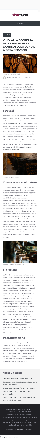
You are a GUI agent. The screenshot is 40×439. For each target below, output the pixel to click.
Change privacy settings (9, 437)
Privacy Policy (19, 430)
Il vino (7, 35)
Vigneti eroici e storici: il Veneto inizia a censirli (19, 388)
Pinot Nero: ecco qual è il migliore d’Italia (17, 379)
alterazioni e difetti (16, 123)
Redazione (28, 430)
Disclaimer (9, 430)
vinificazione (28, 87)
